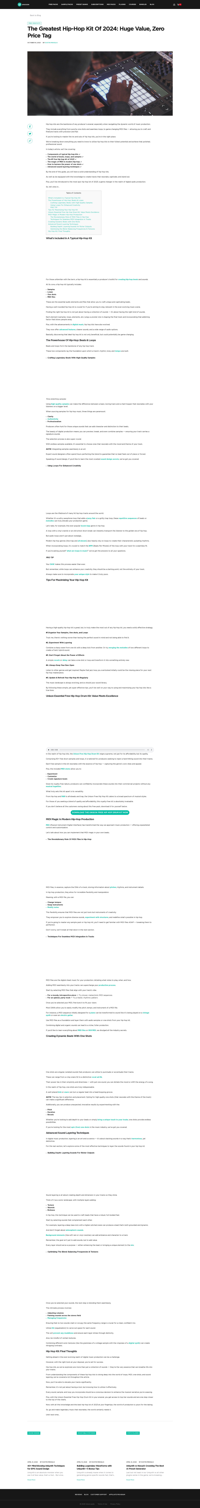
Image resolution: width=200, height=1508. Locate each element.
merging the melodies (118, 648)
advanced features (67, 329)
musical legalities (53, 786)
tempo (118, 351)
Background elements (55, 1235)
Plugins (122, 4)
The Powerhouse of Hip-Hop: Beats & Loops (65, 200)
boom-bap (85, 526)
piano (92, 1013)
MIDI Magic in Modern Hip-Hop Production (65, 214)
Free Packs (53, 4)
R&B (63, 796)
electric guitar (67, 1015)
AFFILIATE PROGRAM (117, 1494)
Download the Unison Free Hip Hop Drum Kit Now (100, 813)
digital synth (134, 1343)
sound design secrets (110, 459)
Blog (152, 4)
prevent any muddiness (63, 1333)
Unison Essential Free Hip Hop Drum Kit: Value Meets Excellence (73, 212)
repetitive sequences (128, 518)
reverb (57, 660)
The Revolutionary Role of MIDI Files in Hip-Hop (69, 217)
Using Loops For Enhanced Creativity (65, 205)
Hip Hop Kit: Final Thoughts (59, 231)
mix (132, 1245)
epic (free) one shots (80, 1127)
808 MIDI (92, 1030)
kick (59, 1092)
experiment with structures (96, 917)
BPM (91, 546)
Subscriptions (97, 4)
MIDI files (82, 1030)
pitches (113, 887)
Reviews (78, 1494)
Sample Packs (67, 4)
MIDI (48, 825)
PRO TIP (53, 207)
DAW (52, 564)
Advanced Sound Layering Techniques (63, 224)
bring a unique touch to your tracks (113, 1120)
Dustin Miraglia (51, 42)
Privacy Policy (115, 1504)
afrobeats (82, 541)
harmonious (137, 1139)
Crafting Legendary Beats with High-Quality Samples (71, 203)
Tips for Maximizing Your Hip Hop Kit (63, 210)
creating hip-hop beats (128, 279)
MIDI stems (65, 769)
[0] (178, 4)
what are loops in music (77, 551)
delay (64, 660)
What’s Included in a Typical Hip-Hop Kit (64, 198)
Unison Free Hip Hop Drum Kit (86, 754)
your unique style (81, 574)
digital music (78, 324)
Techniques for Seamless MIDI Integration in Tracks (70, 219)
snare (66, 1092)
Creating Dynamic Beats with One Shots (64, 222)
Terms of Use (102, 1504)
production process (107, 985)
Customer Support (99, 1494)
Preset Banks (82, 4)
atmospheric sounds (74, 1230)
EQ (53, 1328)
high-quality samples (60, 404)
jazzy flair (91, 518)
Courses (132, 4)
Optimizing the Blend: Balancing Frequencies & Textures (72, 229)
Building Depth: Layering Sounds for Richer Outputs (71, 226)
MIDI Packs (111, 4)
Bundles (143, 4)
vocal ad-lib (97, 1077)
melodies (50, 521)
